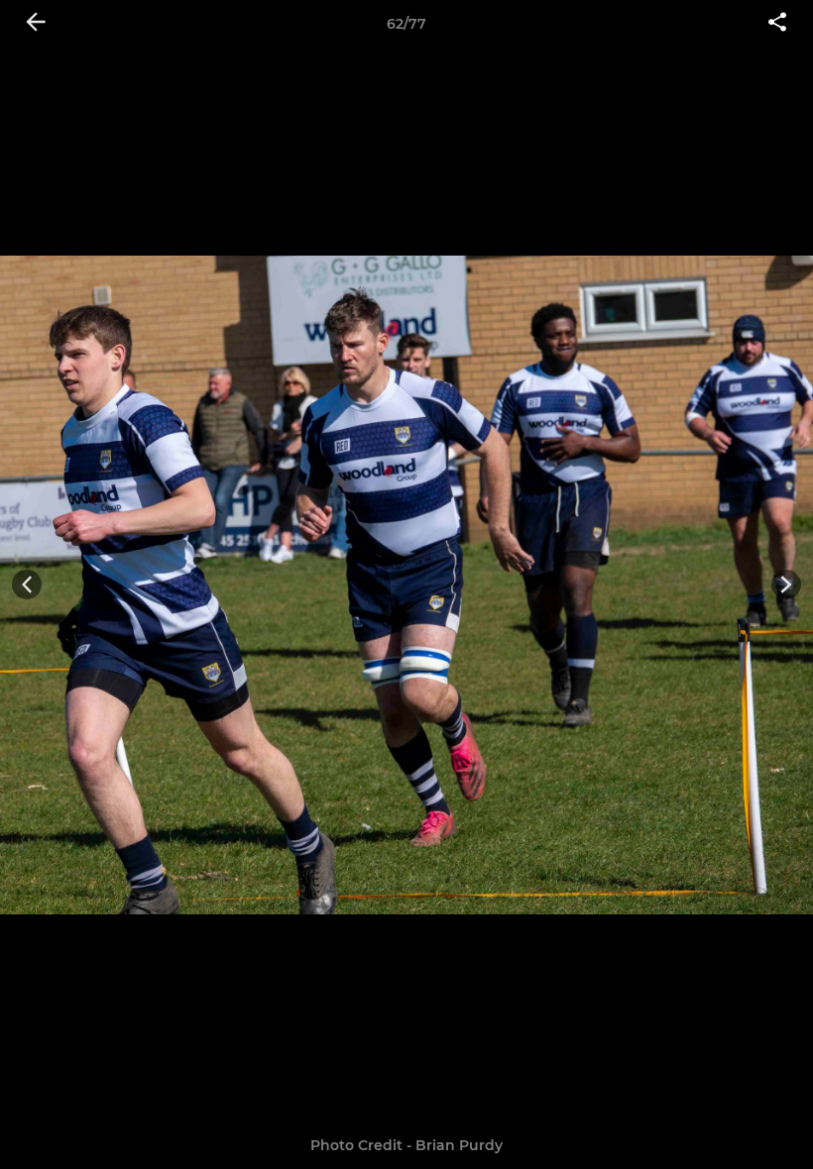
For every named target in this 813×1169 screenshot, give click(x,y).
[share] (777, 24)
